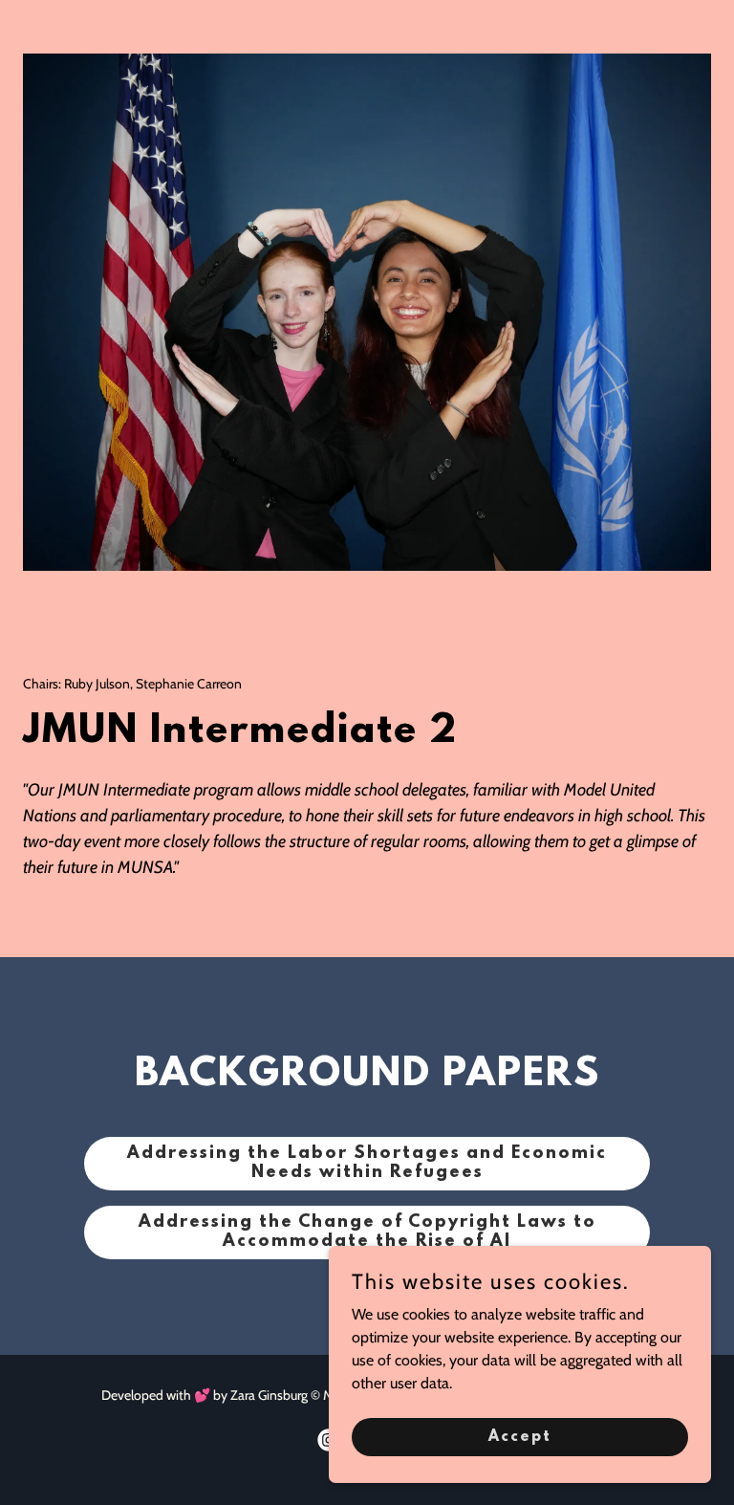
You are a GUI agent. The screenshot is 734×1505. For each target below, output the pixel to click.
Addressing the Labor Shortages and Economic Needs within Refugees (367, 1164)
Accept (519, 1436)
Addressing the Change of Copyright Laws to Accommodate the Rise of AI (367, 1232)
